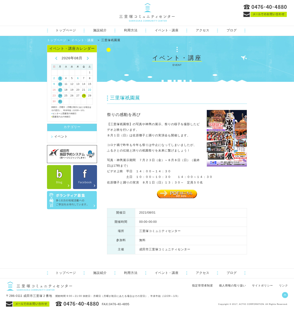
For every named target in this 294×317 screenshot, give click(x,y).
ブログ (232, 30)
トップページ (66, 30)
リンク (283, 285)
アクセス (202, 30)
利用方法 (131, 30)
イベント (61, 136)
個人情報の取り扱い (232, 285)
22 (89, 89)
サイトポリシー (262, 285)
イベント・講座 (167, 30)
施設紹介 (100, 30)
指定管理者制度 (202, 285)
